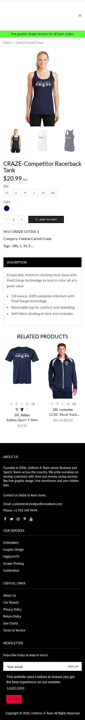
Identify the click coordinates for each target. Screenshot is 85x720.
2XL (15, 246)
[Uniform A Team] (43, 15)
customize (66, 409)
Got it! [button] (14, 699)
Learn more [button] (16, 688)
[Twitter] (11, 519)
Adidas (25, 415)
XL (27, 403)
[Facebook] (5, 519)
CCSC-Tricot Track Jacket (63, 414)
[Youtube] (31, 519)
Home (7, 42)
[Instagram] (18, 519)
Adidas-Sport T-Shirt (22, 420)
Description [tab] (17, 262)
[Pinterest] (24, 519)
